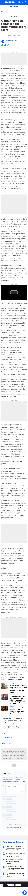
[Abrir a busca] (25, 2)
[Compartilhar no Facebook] (5, 45)
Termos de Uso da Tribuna (8, 754)
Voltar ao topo (7, 744)
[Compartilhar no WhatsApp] (2, 45)
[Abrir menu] (2, 2)
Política (14, 7)
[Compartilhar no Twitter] (8, 45)
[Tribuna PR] (14, 885)
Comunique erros (8, 737)
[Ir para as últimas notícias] (19, 2)
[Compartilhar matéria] (22, 2)
